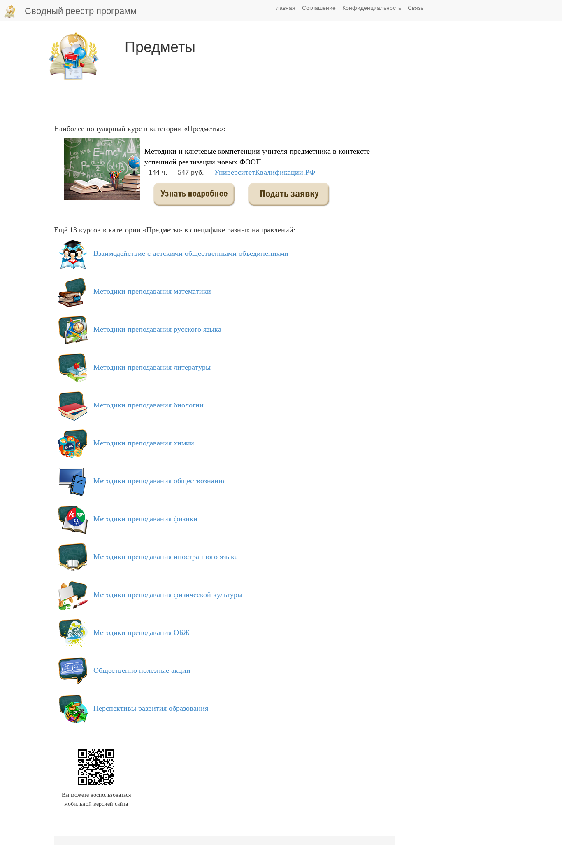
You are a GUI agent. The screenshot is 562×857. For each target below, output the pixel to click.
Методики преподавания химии (143, 443)
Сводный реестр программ (81, 10)
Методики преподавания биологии (148, 405)
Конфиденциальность (371, 7)
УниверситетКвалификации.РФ (264, 172)
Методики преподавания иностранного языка (165, 557)
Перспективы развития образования (150, 708)
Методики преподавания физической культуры (167, 594)
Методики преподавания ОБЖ (141, 632)
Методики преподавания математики (152, 291)
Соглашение (319, 7)
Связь (415, 7)
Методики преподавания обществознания (159, 481)
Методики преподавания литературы (152, 367)
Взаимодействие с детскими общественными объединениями (190, 253)
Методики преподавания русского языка (157, 329)
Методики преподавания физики (145, 519)
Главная (284, 7)
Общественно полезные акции (141, 670)
